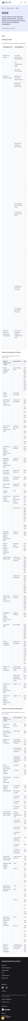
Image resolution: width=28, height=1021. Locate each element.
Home (3, 8)
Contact (4, 991)
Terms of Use (5, 1002)
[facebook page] (3, 988)
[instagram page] (6, 988)
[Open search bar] (21, 2)
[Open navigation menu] (25, 2)
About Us (4, 965)
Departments (5, 970)
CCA (3, 973)
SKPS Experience (6, 967)
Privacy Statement (6, 999)
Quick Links (5, 978)
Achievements (10, 8)
